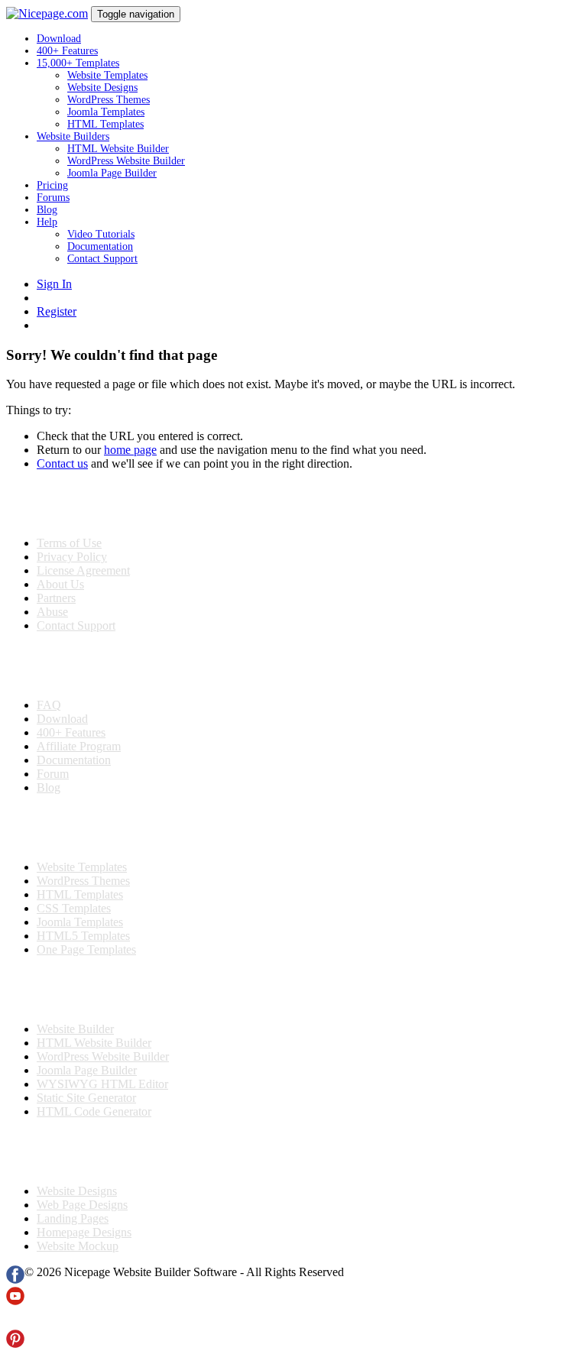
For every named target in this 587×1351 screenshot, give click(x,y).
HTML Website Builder (118, 148)
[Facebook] (15, 1279)
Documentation (100, 246)
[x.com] (15, 1322)
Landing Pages (73, 1218)
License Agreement (83, 570)
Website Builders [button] (73, 136)
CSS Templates (74, 908)
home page (130, 449)
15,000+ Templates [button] (78, 63)
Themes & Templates (87, 827)
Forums (53, 197)
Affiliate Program (79, 746)
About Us (60, 584)
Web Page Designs (82, 1204)
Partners (56, 597)
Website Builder (75, 1028)
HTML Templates (105, 124)
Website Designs (102, 87)
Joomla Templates (105, 112)
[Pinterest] (15, 1343)
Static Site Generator (86, 1097)
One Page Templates (86, 949)
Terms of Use (69, 542)
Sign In (54, 283)
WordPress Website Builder (126, 161)
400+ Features (67, 51)
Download (59, 38)
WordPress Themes (108, 99)
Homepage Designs (84, 1232)
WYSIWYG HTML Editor (102, 1083)
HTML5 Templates (83, 935)
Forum (53, 773)
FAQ (49, 704)
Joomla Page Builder (112, 173)
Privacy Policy (72, 556)
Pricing (52, 185)
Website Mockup (77, 1245)
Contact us (62, 463)
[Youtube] (15, 1300)
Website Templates (107, 75)
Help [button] (47, 222)
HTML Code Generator (94, 1111)
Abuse (52, 611)
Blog (47, 209)
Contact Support (102, 258)
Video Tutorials (101, 234)
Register (56, 311)
